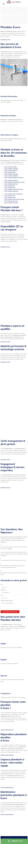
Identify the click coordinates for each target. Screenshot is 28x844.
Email (2, 595)
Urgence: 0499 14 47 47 (15, 829)
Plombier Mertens (15, 838)
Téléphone (3, 590)
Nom (2, 584)
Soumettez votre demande (10, 611)
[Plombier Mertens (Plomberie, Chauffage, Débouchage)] (14, 2)
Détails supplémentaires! (6, 600)
